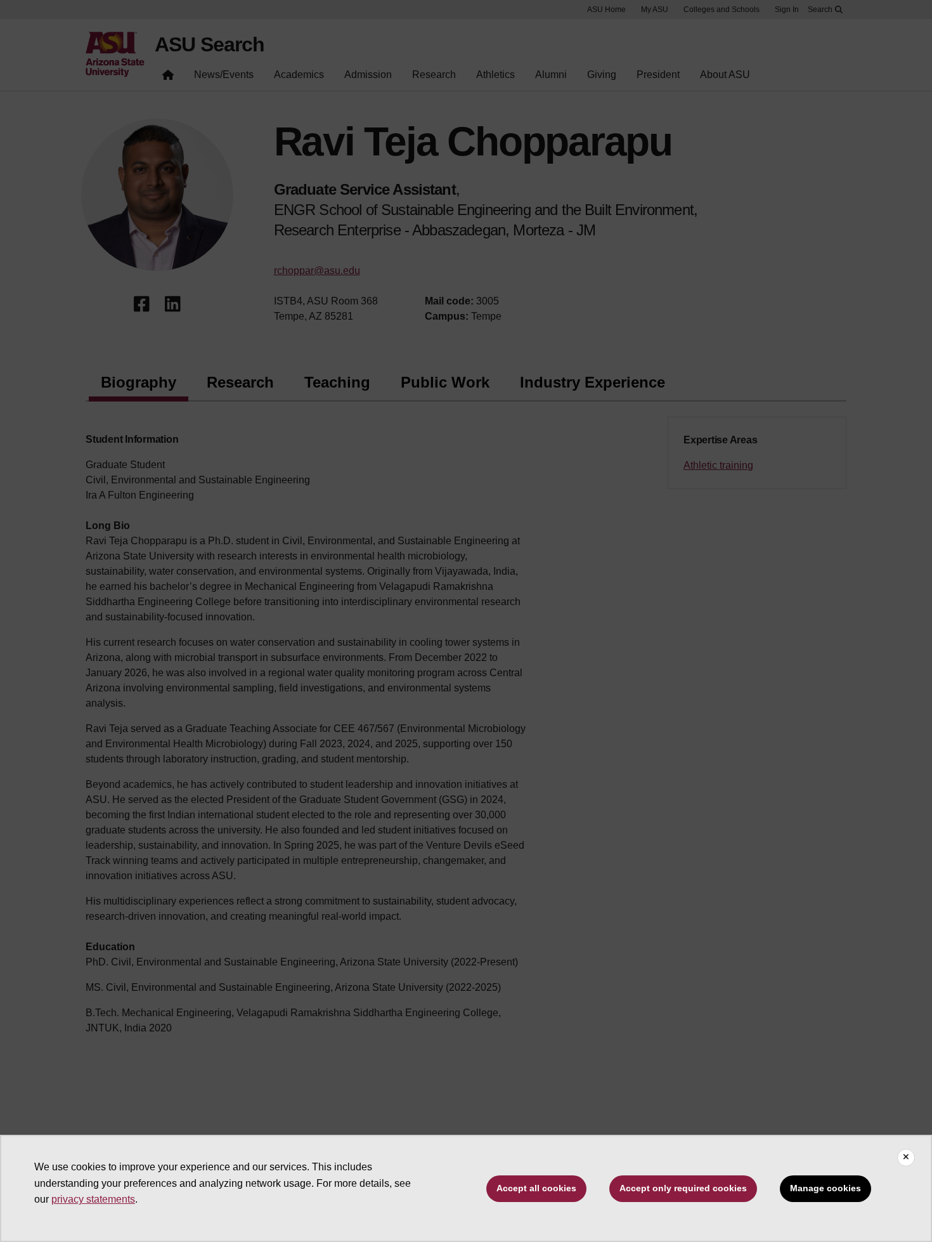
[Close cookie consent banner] (906, 1158)
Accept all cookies (536, 1188)
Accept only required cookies (683, 1188)
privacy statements (93, 1199)
